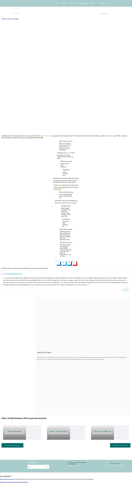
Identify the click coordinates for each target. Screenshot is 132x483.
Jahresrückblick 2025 (14, 431)
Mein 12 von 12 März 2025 (102, 431)
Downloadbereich (33, 462)
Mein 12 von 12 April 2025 (58, 431)
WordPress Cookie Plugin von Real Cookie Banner (14, 482)
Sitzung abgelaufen (5, 476)
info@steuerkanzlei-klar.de (73, 465)
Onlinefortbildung (46, 136)
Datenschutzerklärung (118, 465)
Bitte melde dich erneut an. (7, 479)
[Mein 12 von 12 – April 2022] (66, 75)
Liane (17, 13)
